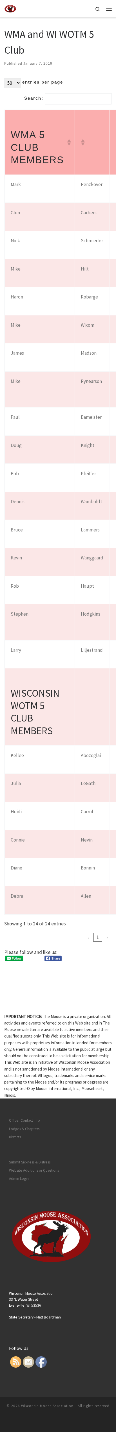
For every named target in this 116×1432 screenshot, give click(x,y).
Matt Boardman (48, 1317)
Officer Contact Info (24, 1120)
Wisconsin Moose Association (47, 1405)
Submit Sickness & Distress (29, 1162)
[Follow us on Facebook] (62, 1421)
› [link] (107, 937)
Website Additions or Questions (34, 1170)
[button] (67, 142)
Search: (33, 98)
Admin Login (19, 1178)
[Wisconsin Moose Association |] (10, 8)
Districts (15, 1137)
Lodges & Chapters (24, 1128)
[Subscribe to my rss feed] (54, 1421)
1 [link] (98, 937)
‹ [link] (88, 937)
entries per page (42, 82)
